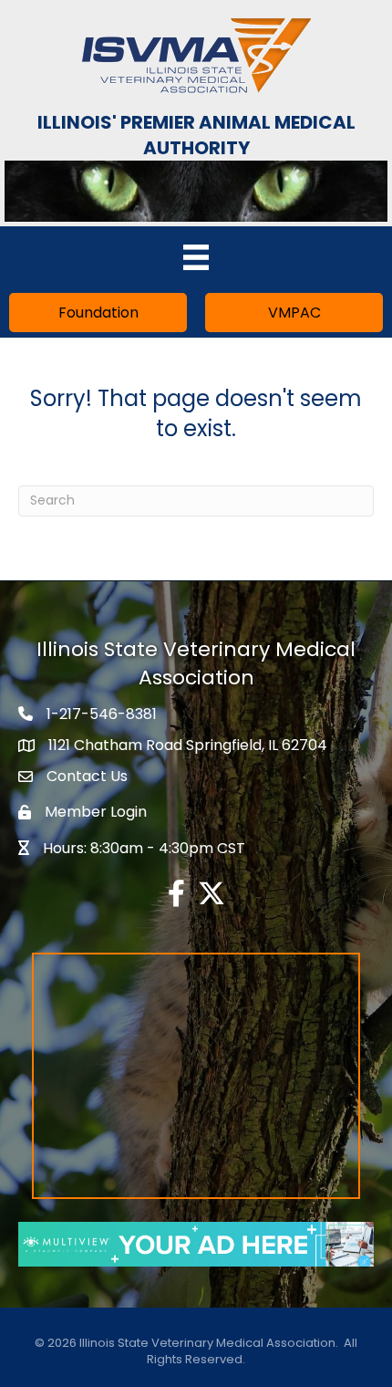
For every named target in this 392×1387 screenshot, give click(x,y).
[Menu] (196, 257)
